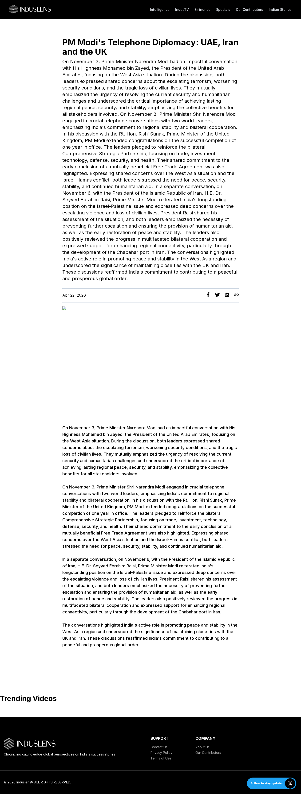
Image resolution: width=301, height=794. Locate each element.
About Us (202, 747)
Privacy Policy (161, 753)
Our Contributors (249, 10)
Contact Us (158, 747)
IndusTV (182, 10)
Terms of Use (160, 758)
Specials (223, 10)
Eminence (202, 10)
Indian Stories (280, 10)
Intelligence (160, 10)
